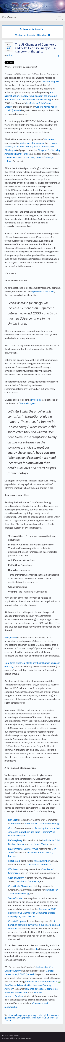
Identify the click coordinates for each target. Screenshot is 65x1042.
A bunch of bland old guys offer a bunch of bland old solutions (34, 925)
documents (50, 139)
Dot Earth (13, 819)
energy (26, 1015)
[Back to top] (58, 1035)
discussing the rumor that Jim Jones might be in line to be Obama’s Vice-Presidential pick (34, 832)
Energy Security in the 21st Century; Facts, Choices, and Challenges (31, 146)
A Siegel (10, 55)
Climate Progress (28, 403)
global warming (51, 1015)
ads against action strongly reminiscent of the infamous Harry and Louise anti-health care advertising (31, 96)
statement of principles (32, 142)
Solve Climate (15, 898)
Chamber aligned (50, 81)
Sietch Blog (14, 860)
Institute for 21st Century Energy (42, 823)
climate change (15, 1015)
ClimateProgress (17, 921)
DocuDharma (9, 17)
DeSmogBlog (15, 840)
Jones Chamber (42, 860)
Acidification (11, 637)
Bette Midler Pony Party (34, 29)
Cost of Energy (16, 877)
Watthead (13, 869)
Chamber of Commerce (39, 864)
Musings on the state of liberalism (31, 35)
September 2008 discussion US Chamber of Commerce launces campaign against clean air (32, 913)
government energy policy (17, 1017)
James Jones (37, 1017)
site (36, 948)
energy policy (37, 1015)
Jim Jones (16, 823)
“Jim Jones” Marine (38, 843)
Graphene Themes (23, 1038)
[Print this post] (58, 55)
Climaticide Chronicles (20, 886)
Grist (10, 828)
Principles (36, 399)
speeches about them (43, 291)
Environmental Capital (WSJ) (23, 848)
